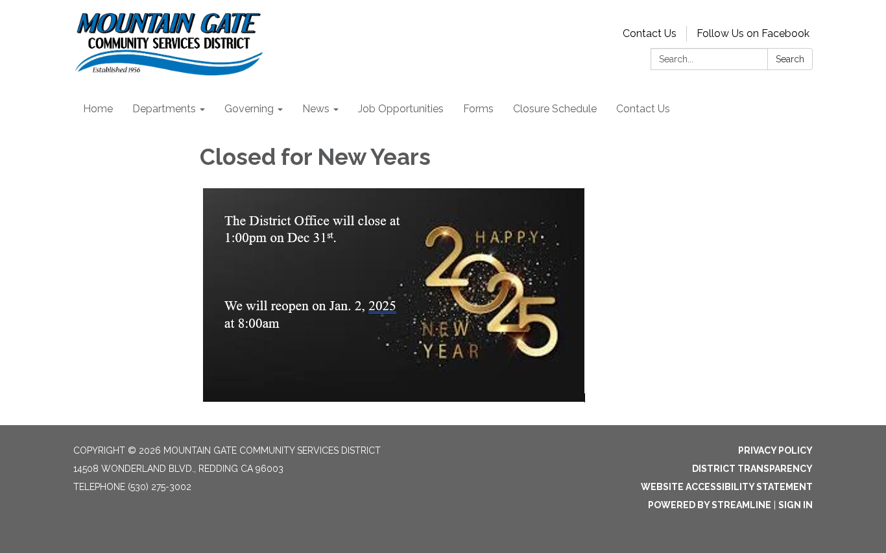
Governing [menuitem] (249, 109)
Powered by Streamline (709, 505)
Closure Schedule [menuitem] (555, 109)
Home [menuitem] (98, 109)
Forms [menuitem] (478, 109)
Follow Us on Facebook (753, 33)
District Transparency (752, 468)
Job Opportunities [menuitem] (401, 109)
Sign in (795, 505)
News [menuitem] (315, 109)
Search (790, 59)
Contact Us (649, 33)
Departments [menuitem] (164, 109)
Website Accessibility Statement (727, 487)
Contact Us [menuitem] (643, 109)
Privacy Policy (775, 450)
